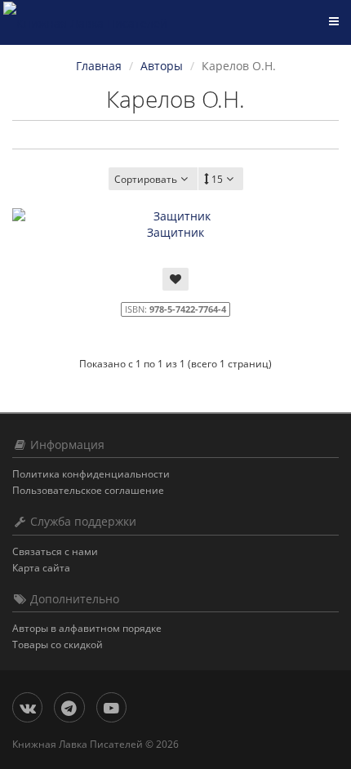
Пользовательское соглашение (88, 490)
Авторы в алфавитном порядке (87, 628)
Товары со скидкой (57, 644)
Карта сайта (41, 568)
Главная (99, 65)
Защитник (175, 232)
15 (217, 179)
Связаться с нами (55, 551)
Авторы (161, 65)
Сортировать (145, 179)
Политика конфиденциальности (91, 474)
